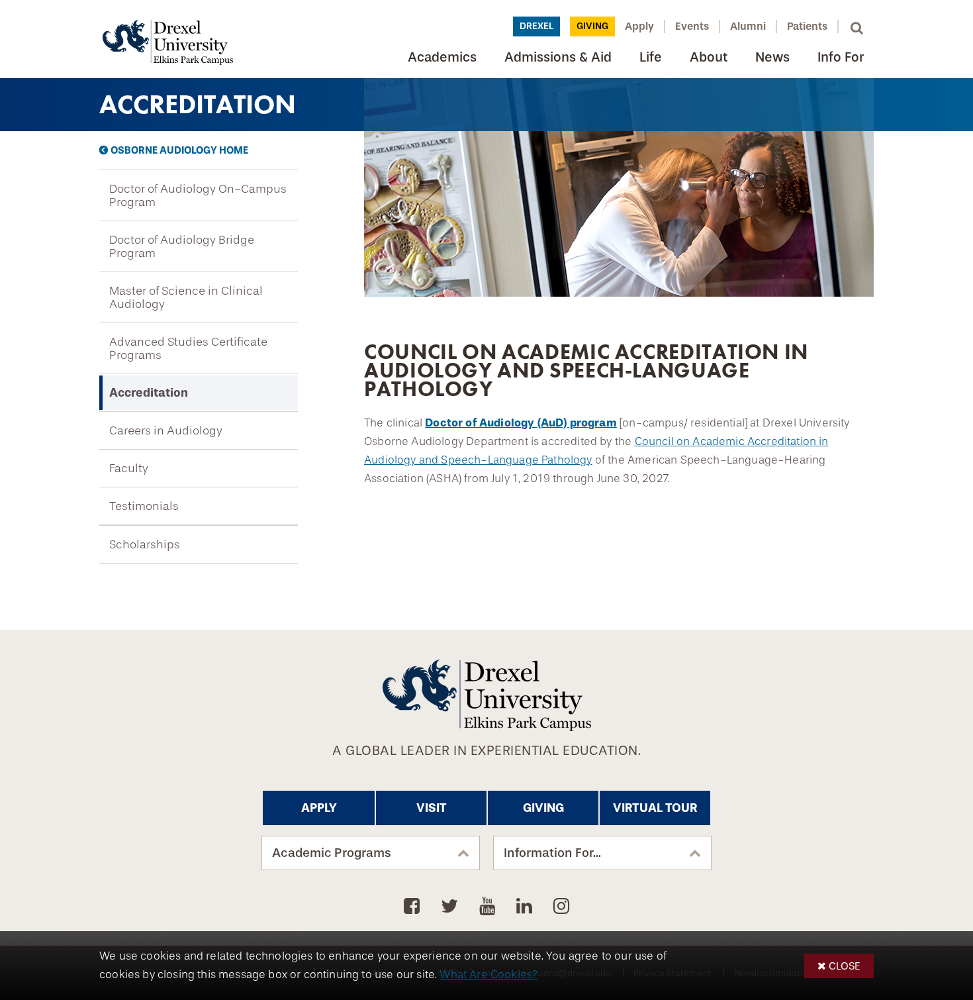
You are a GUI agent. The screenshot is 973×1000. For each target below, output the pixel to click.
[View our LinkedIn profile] (526, 906)
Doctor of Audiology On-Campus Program (198, 195)
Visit (431, 808)
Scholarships (144, 544)
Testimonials (144, 506)
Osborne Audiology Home (179, 150)
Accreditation (148, 392)
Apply (639, 26)
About (708, 57)
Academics (442, 57)
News (772, 57)
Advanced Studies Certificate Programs (188, 348)
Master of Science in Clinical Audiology (186, 297)
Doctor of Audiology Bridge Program (181, 246)
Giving (592, 26)
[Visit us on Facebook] (414, 906)
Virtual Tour (655, 808)
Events (692, 26)
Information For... (552, 853)
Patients (807, 26)
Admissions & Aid (558, 57)
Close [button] (844, 966)
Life (650, 57)
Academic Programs (331, 853)
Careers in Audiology (165, 430)
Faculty (128, 468)
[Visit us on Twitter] (452, 906)
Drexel (536, 26)
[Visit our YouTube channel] (489, 906)
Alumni (748, 26)
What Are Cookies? (488, 974)
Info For (840, 57)
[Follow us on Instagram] (561, 906)
